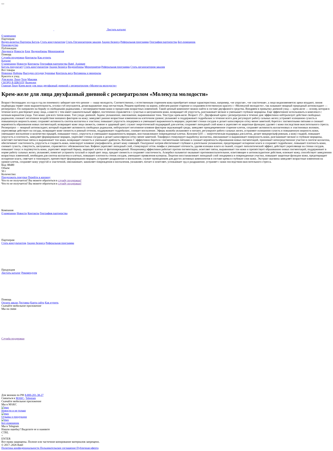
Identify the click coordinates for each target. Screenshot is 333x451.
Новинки (6, 73)
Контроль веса (64, 73)
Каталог (6, 60)
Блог (28, 51)
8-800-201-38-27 (34, 395)
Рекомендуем (29, 272)
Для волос (7, 79)
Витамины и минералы (87, 73)
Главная (6, 85)
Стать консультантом (52, 41)
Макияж (32, 79)
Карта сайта (37, 302)
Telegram (30, 398)
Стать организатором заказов (147, 66)
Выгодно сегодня (33, 73)
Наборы (17, 73)
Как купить (44, 57)
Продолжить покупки (14, 177)
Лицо (17, 79)
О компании (8, 35)
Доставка (24, 302)
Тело (24, 79)
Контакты (31, 57)
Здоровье (49, 73)
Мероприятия (56, 51)
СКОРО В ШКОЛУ (13, 82)
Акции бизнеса (111, 41)
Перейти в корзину (39, 177)
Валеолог (30, 82)
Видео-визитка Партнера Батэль (20, 41)
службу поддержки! (69, 180)
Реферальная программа (134, 41)
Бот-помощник (186, 41)
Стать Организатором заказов (83, 41)
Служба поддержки (12, 57)
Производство (9, 45)
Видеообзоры (39, 51)
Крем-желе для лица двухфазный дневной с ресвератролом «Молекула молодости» (68, 85)
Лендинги (7, 51)
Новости (19, 51)
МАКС (20, 398)
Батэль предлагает (12, 66)
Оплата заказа (9, 302)
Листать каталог (11, 272)
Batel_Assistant (76, 63)
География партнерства (163, 41)
